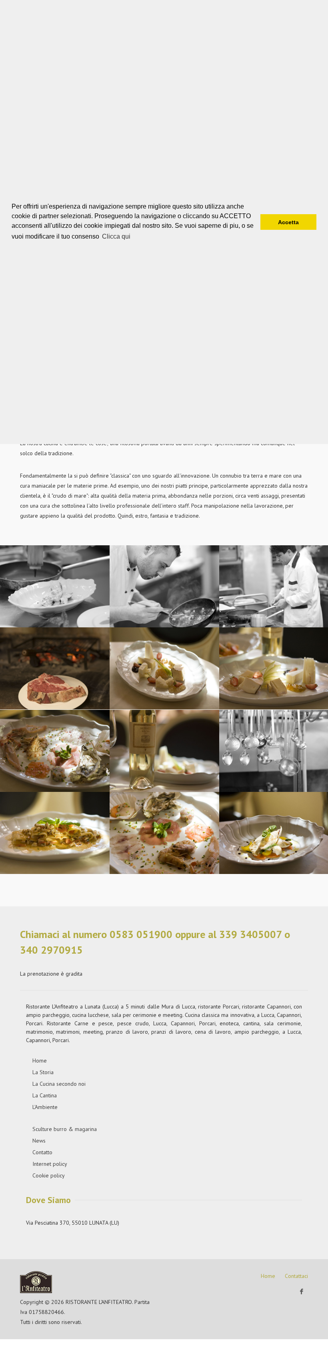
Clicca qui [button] (116, 236)
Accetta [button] (288, 222)
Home (268, 1276)
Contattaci (296, 1276)
